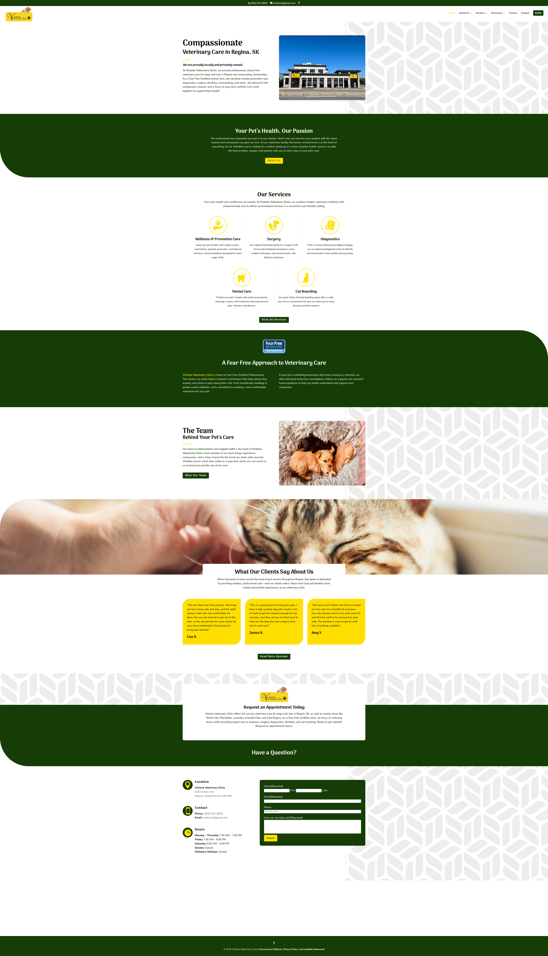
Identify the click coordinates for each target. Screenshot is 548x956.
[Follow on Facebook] (274, 943)
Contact (525, 13)
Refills (538, 13)
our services (233, 78)
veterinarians (205, 449)
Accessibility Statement (312, 949)
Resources (496, 13)
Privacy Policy (290, 949)
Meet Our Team (195, 475)
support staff (227, 449)
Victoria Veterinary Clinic (198, 375)
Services (480, 13)
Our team (310, 579)
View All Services (274, 320)
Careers (513, 13)
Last (324, 790)
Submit (270, 838)
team (270, 245)
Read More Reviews (274, 656)
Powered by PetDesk (270, 949)
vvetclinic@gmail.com (215, 817)
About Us (464, 13)
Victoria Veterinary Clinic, (201, 70)
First (292, 790)
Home (452, 13)
